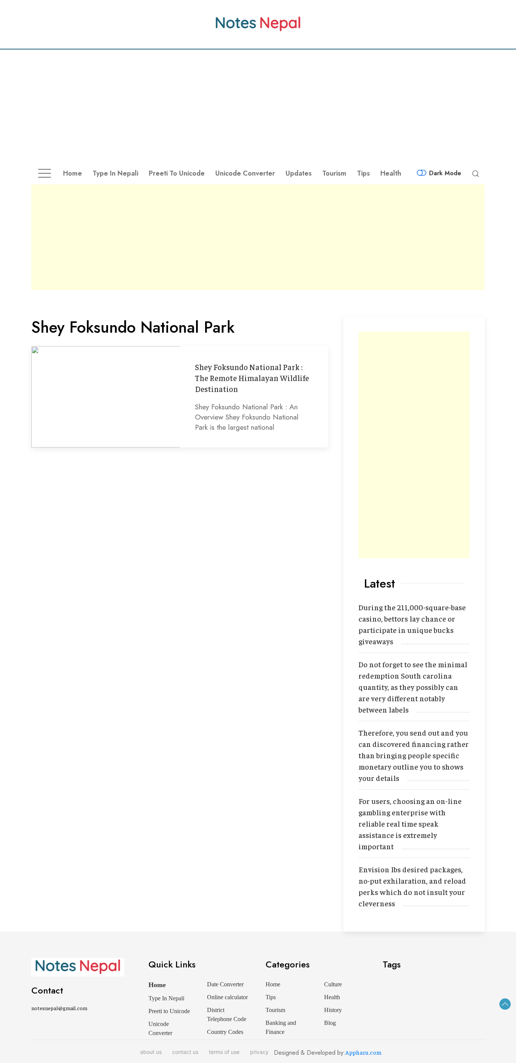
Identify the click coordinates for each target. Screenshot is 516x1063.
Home (72, 173)
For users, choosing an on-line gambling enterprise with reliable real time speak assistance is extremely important (410, 823)
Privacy (259, 1052)
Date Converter (225, 984)
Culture (333, 984)
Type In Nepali (115, 173)
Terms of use (224, 1052)
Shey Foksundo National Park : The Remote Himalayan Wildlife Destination (252, 378)
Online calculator (227, 997)
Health (390, 173)
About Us (151, 1052)
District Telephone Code (226, 1014)
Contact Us (185, 1052)
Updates (299, 173)
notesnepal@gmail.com (59, 1007)
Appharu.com (363, 1052)
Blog (330, 1023)
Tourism (334, 173)
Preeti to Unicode (177, 173)
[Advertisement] (258, 106)
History (333, 1010)
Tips (363, 173)
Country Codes (225, 1032)
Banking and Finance (281, 1027)
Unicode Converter (245, 173)
